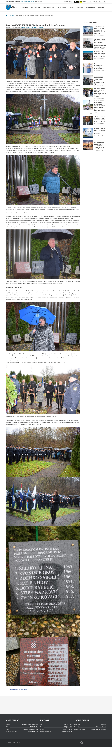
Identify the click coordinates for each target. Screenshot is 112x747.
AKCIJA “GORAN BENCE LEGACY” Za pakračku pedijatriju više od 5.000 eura (99, 30)
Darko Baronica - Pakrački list (30, 27)
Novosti (12, 15)
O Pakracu (101, 7)
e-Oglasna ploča (90, 7)
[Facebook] (81, 742)
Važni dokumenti (35, 7)
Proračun (71, 7)
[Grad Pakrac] (11, 7)
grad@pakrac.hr (28, 1)
